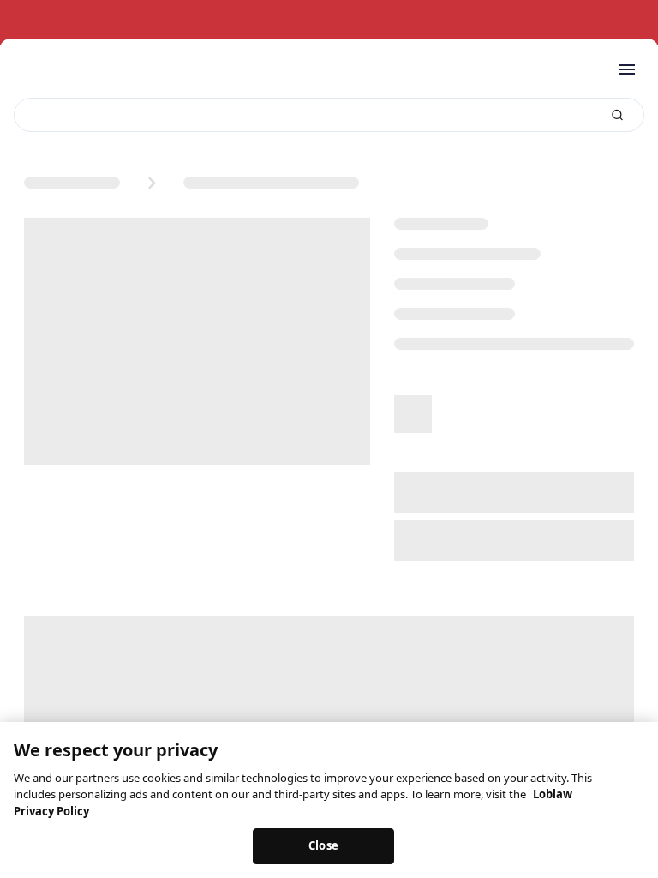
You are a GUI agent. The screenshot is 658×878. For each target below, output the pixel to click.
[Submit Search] (617, 115)
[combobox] (329, 115)
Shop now (461, 16)
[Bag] (588, 69)
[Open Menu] (627, 69)
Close (323, 845)
